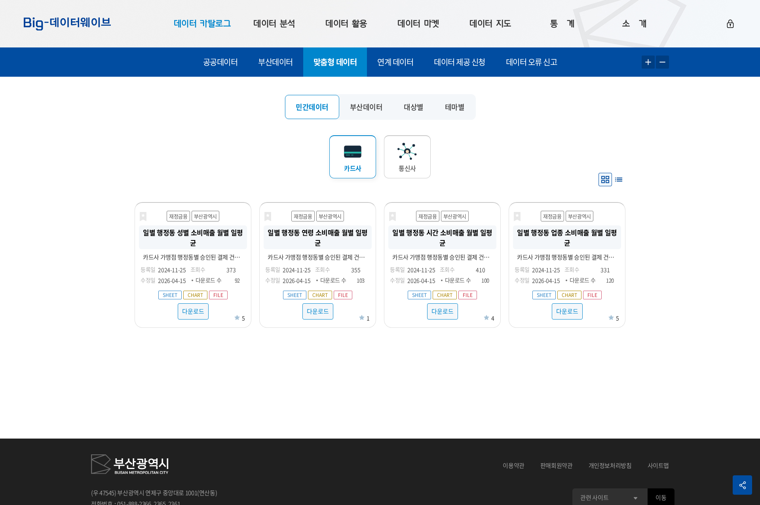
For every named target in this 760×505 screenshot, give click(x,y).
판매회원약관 (556, 465)
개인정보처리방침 (610, 465)
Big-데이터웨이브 (67, 24)
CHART (195, 295)
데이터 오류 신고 (531, 62)
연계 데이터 (395, 62)
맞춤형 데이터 (335, 62)
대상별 (414, 107)
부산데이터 (275, 62)
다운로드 (193, 311)
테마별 (455, 107)
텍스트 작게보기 (662, 62)
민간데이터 (312, 107)
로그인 (730, 24)
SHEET (170, 295)
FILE (218, 295)
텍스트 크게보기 (648, 62)
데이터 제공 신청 (459, 62)
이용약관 (513, 465)
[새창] (129, 465)
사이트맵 (658, 465)
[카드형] (605, 179)
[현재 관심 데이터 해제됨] (143, 216)
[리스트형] (618, 179)
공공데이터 (220, 62)
